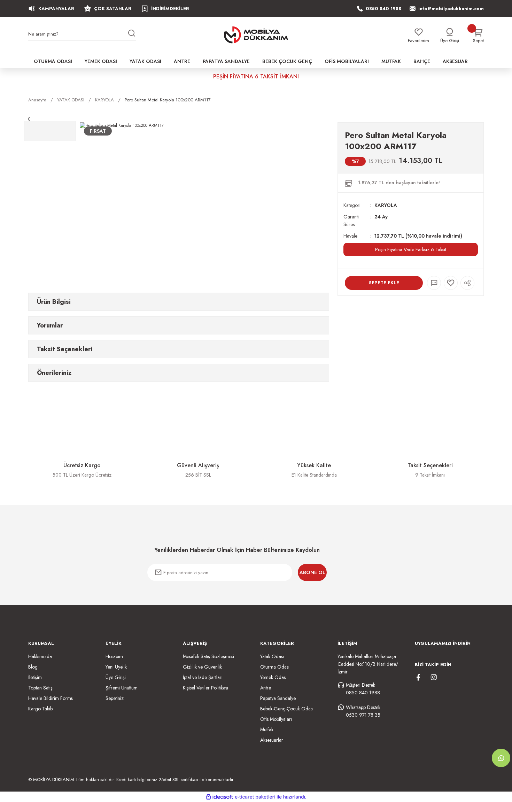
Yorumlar (50, 325)
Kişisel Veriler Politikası (205, 687)
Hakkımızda (40, 656)
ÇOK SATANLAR (112, 8)
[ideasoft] (219, 797)
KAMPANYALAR (56, 8)
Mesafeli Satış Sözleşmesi (208, 656)
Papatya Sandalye (278, 698)
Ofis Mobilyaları (276, 719)
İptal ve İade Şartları (203, 677)
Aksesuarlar (271, 740)
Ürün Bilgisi (54, 301)
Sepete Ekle (384, 282)
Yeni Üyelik (116, 666)
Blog (33, 666)
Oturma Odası (274, 666)
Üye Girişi (116, 677)
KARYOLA (385, 205)
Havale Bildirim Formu (50, 698)
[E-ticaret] (255, 797)
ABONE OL (312, 572)
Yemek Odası (273, 677)
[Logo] (256, 35)
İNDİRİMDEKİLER (170, 8)
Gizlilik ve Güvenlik (202, 666)
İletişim (35, 677)
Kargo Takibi (41, 708)
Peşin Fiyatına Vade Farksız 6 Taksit (410, 249)
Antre (265, 687)
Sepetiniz (115, 698)
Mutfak (266, 729)
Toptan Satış (40, 687)
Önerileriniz (54, 372)
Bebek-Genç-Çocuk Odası (286, 708)
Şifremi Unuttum (122, 687)
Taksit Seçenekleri (64, 349)
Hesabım (114, 656)
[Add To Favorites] (451, 283)
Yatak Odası (272, 656)
